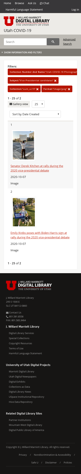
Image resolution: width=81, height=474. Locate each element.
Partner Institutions (20, 420)
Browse (19, 3)
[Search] (53, 41)
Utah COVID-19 (17, 30)
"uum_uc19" (23, 88)
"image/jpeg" (56, 88)
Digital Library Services (21, 333)
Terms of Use (16, 348)
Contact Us (14, 312)
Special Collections (19, 338)
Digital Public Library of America (26, 430)
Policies (68, 462)
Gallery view (20, 104)
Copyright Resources (20, 343)
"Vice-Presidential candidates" (32, 80)
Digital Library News (20, 391)
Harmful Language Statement (24, 9)
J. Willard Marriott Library (20, 297)
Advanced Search (69, 41)
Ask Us (32, 3)
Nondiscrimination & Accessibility (52, 454)
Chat (46, 3)
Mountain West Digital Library (25, 425)
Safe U (34, 462)
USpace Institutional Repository (26, 396)
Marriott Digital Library (21, 371)
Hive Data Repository (21, 402)
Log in (75, 9)
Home (7, 3)
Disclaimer (51, 462)
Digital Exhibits (17, 381)
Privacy (23, 454)
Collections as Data (19, 386)
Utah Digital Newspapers (22, 376)
